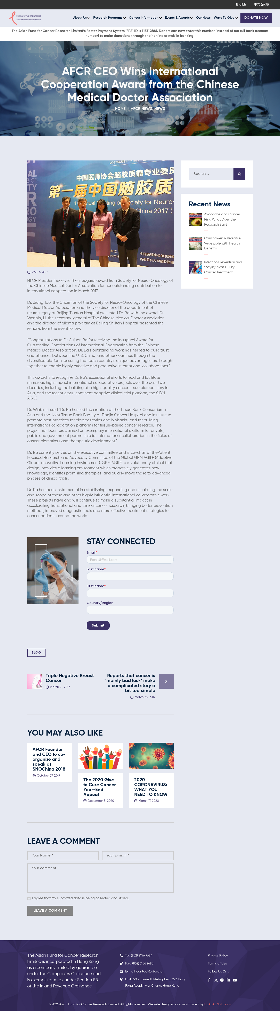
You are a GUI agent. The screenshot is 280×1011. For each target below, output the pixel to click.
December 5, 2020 (101, 800)
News (159, 109)
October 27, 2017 (48, 775)
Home (120, 109)
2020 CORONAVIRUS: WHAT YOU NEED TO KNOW (150, 787)
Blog (36, 652)
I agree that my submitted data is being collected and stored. (80, 898)
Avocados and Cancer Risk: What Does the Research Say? (222, 219)
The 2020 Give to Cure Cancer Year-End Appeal (99, 787)
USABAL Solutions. (217, 1004)
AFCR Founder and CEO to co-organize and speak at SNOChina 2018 (49, 759)
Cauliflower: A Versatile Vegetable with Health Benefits (222, 243)
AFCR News (141, 109)
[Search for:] (217, 174)
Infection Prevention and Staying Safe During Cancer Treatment (223, 267)
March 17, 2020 (149, 800)
